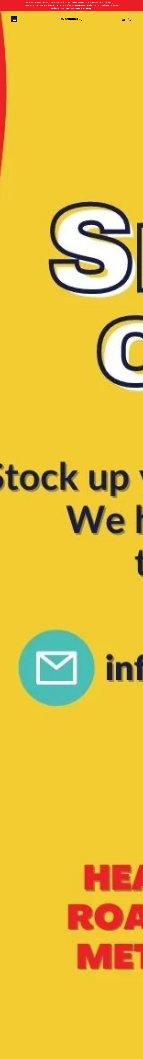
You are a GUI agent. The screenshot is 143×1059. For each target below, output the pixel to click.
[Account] (123, 19)
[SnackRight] (71, 19)
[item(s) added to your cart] (129, 19)
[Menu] (14, 19)
